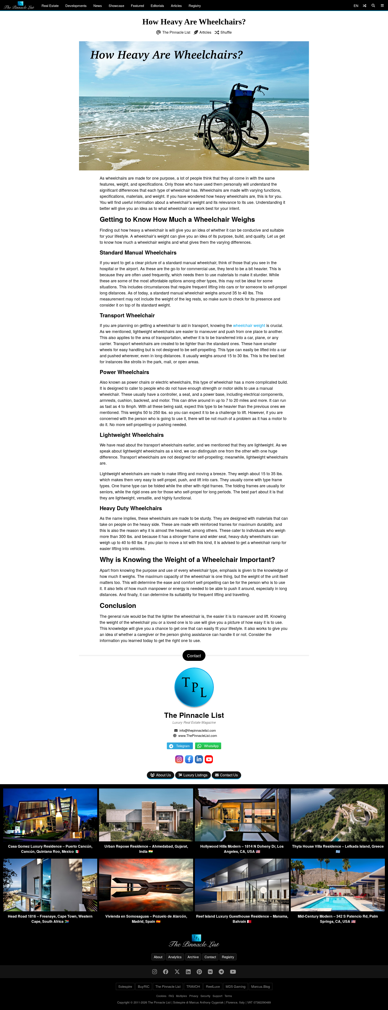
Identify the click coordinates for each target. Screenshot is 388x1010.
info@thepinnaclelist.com (197, 730)
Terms (228, 996)
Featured (137, 5)
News (97, 5)
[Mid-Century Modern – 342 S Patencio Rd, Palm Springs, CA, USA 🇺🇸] (338, 910)
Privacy (193, 996)
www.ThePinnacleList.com (197, 735)
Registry (195, 5)
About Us (163, 774)
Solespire (125, 986)
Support (217, 996)
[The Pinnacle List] (194, 941)
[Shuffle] (364, 5)
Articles (176, 5)
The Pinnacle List (176, 32)
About (158, 956)
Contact (210, 956)
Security (205, 996)
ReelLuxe (213, 986)
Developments (76, 5)
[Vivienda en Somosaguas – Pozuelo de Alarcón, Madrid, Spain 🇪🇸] (146, 910)
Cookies (161, 996)
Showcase (116, 5)
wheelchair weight (249, 325)
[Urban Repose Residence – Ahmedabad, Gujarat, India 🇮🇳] (146, 840)
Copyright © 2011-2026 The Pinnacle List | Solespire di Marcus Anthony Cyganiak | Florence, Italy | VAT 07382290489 (194, 1002)
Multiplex (181, 996)
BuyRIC (144, 986)
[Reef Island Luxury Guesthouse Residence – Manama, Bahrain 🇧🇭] (242, 910)
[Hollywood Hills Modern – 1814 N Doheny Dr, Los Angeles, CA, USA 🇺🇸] (242, 840)
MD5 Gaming (235, 986)
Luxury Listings (195, 774)
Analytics (175, 956)
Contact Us (229, 774)
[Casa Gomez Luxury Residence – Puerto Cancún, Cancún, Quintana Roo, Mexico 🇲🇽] (50, 840)
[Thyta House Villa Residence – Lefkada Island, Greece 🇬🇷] (338, 840)
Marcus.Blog (260, 986)
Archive (193, 956)
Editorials (157, 5)
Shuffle (226, 32)
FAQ (171, 996)
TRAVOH (193, 986)
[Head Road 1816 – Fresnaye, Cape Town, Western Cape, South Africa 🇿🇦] (50, 910)
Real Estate (50, 5)
